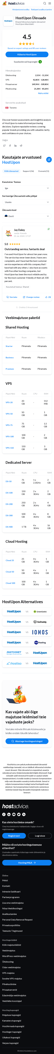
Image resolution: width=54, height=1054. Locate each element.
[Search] (44, 3)
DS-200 (9, 504)
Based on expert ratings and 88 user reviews (27, 48)
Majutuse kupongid (11, 1015)
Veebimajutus (8, 950)
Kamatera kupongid (11, 1020)
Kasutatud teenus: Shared (17, 287)
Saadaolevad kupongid (27, 61)
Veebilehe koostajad (12, 1001)
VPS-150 (10, 448)
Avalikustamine (9, 914)
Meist (5, 880)
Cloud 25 (10, 560)
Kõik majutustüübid (11, 944)
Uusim (8, 202)
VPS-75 (9, 425)
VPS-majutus (8, 973)
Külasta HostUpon (27, 54)
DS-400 (9, 527)
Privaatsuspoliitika (11, 925)
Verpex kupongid (10, 1043)
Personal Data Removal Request (17, 919)
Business (10, 357)
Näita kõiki (43, 93)
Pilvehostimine (9, 984)
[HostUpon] (8, 21)
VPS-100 (10, 436)
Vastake (13, 297)
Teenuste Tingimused (12, 930)
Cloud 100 (10, 583)
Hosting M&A (25, 862)
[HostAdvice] (13, 3)
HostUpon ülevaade (31, 18)
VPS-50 (9, 414)
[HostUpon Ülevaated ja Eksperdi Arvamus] (4, 145)
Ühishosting (8, 961)
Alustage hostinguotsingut (29, 741)
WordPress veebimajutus (14, 956)
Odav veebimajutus (11, 967)
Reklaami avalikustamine (41, 9)
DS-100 (9, 493)
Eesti (11, 216)
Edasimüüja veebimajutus (14, 995)
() (49, 297)
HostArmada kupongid (13, 1026)
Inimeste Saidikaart (11, 891)
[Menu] (49, 3)
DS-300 (9, 515)
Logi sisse (40, 835)
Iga (6, 188)
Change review (32, 297)
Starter (9, 346)
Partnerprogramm (11, 897)
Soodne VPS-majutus (12, 978)
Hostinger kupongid (11, 1031)
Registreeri (14, 835)
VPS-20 (9, 402)
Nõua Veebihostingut (12, 908)
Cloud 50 (10, 572)
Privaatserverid (9, 989)
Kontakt (6, 886)
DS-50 (8, 481)
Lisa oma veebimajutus (13, 902)
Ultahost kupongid (11, 1037)
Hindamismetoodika (20, 9)
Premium (10, 369)
